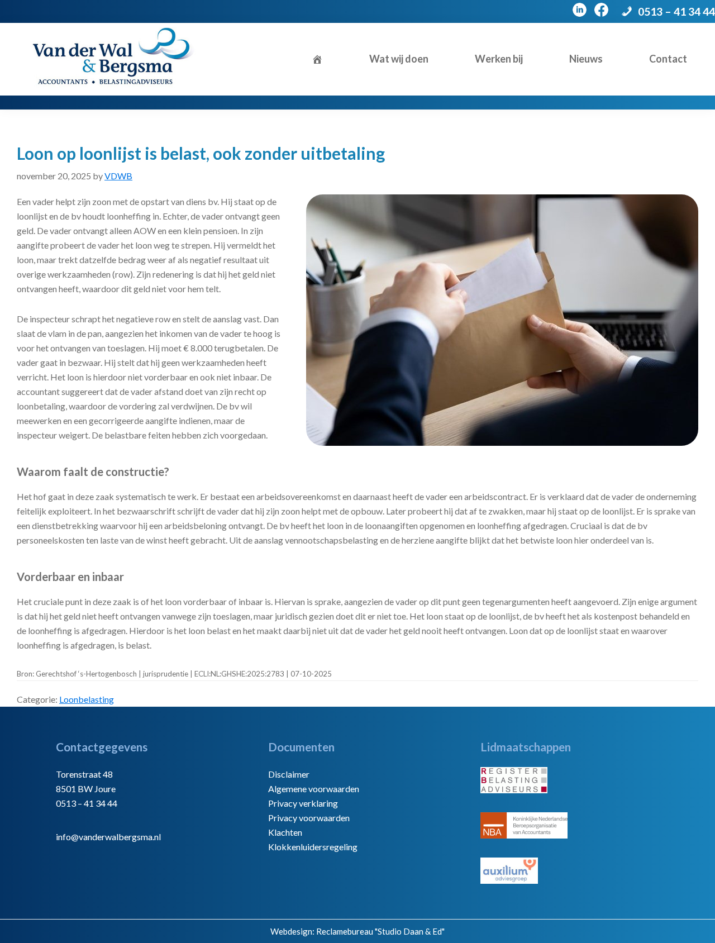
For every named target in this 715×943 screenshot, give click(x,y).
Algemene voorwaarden (313, 788)
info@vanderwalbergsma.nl (108, 836)
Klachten (285, 832)
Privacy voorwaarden (309, 817)
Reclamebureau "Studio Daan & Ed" (380, 931)
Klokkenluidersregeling (313, 846)
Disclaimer (288, 774)
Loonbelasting (86, 699)
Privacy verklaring (303, 803)
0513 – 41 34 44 (676, 11)
